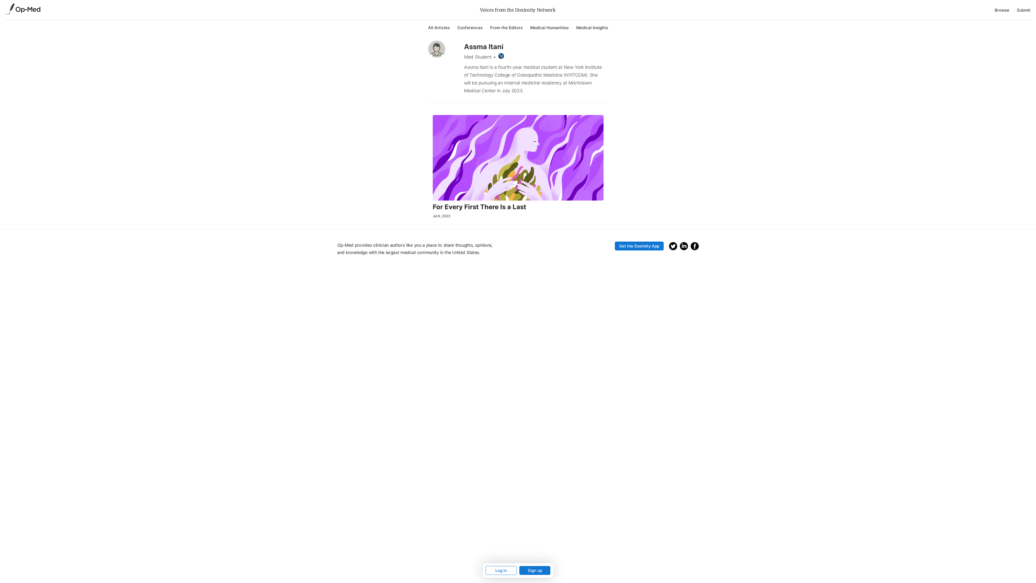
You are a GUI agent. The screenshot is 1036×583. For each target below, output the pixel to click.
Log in (501, 570)
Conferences (470, 28)
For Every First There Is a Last (479, 207)
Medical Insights (592, 28)
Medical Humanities (549, 28)
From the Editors (506, 28)
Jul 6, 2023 (441, 216)
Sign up (535, 570)
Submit (1024, 10)
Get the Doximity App (639, 246)
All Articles (439, 28)
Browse (1002, 10)
